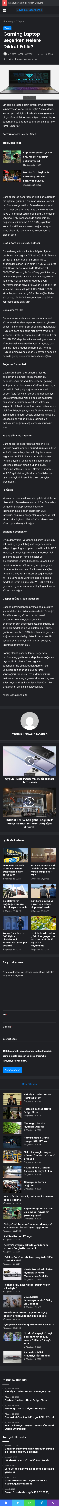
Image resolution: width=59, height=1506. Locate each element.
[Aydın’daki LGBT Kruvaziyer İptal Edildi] (12, 1357)
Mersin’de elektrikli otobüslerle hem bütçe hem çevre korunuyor (14, 870)
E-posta (7, 1026)
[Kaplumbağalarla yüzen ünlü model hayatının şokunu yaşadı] (12, 156)
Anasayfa (10, 21)
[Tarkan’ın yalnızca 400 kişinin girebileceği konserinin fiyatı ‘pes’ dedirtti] (15, 923)
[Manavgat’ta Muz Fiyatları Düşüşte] (12, 1128)
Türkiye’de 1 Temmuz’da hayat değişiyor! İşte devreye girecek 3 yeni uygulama (27, 1226)
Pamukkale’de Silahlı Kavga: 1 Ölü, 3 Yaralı (36, 1139)
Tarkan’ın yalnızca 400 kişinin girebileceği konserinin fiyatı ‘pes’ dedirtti (15, 939)
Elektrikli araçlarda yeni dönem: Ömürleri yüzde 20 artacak (39, 1155)
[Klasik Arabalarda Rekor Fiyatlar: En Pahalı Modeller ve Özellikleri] (12, 1274)
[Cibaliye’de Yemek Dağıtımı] (12, 1186)
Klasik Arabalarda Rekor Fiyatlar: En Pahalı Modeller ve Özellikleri (38, 1273)
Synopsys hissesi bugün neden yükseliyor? (28, 1324)
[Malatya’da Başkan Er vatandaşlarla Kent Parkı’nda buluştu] (12, 176)
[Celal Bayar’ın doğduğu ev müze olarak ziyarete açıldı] (15, 891)
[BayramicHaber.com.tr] (29, 10)
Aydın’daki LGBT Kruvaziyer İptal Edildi (37, 1354)
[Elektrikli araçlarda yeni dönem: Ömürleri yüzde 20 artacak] (12, 1156)
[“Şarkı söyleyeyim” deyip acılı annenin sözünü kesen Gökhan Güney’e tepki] (12, 1338)
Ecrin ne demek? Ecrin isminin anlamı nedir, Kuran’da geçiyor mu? (43, 870)
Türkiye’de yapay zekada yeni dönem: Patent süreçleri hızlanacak (26, 1246)
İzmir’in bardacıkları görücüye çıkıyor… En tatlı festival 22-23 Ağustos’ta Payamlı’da (43, 939)
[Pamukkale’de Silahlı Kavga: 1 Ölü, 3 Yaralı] (12, 1142)
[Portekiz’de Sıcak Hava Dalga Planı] (12, 1113)
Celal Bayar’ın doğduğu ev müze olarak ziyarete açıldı (15, 904)
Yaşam (20, 21)
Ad (5, 1014)
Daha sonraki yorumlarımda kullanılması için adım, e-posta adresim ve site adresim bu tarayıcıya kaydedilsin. (27, 1056)
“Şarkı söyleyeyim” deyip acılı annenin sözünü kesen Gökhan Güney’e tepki (38, 1338)
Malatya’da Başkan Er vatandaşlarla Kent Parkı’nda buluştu (36, 176)
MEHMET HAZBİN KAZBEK (20, 54)
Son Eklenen (29, 1084)
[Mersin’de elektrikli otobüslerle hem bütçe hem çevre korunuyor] (15, 855)
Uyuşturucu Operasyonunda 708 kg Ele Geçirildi (38, 1300)
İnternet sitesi (10, 1039)
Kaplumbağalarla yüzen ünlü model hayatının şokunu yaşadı (37, 157)
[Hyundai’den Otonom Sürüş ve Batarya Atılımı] (12, 1172)
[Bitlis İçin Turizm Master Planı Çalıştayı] (12, 1099)
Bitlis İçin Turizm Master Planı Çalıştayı (38, 1096)
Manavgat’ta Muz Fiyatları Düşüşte (25, 2)
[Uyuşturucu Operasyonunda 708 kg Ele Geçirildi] (12, 1301)
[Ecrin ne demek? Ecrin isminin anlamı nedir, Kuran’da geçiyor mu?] (43, 855)
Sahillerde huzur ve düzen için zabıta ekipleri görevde (42, 904)
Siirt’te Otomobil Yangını (18, 1236)
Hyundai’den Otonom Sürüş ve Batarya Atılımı (38, 1169)
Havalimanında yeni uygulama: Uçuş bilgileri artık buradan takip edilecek (25, 1314)
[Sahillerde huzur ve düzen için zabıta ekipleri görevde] (43, 891)
